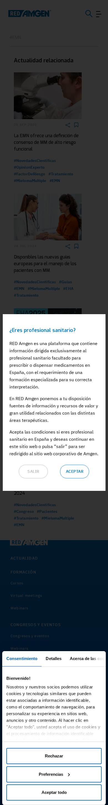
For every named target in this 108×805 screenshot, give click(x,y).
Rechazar (54, 756)
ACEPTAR (75, 471)
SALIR (33, 471)
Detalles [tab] (53, 658)
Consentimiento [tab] (21, 658)
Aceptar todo (54, 792)
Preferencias (51, 774)
